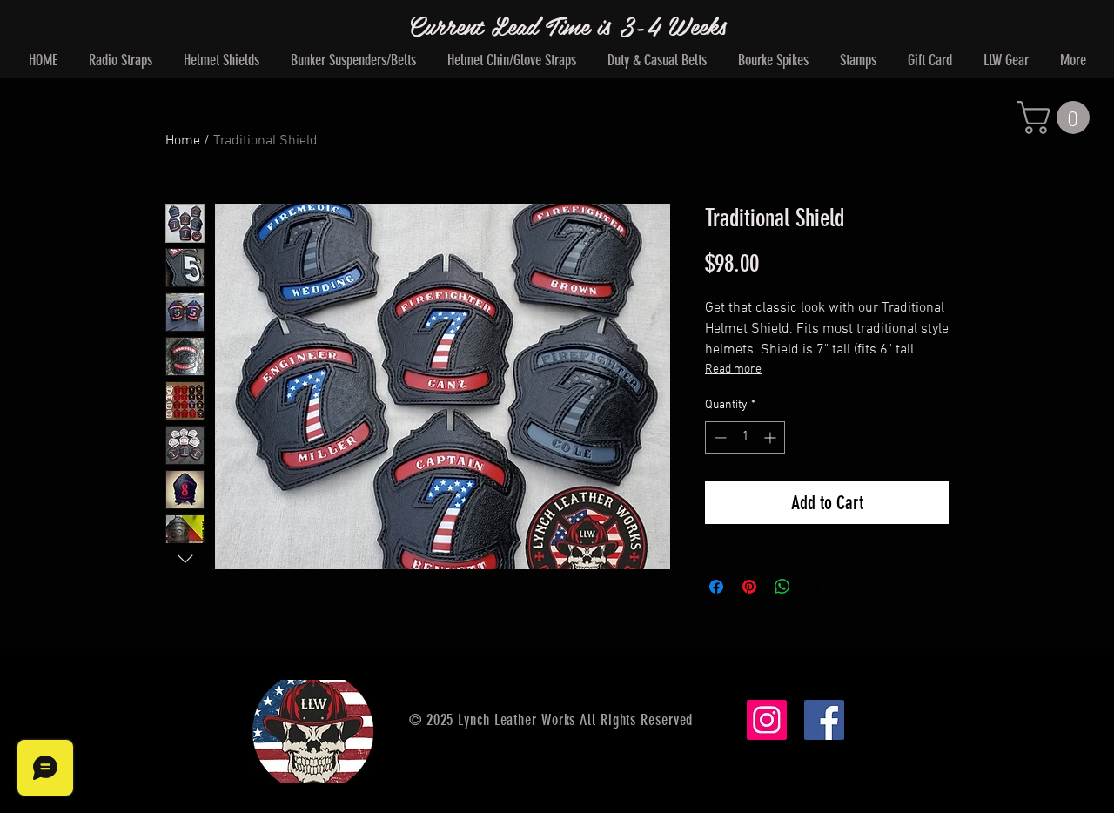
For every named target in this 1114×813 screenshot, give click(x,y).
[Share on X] (815, 586)
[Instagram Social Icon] (767, 720)
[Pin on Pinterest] (749, 586)
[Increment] (771, 437)
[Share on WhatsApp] (782, 586)
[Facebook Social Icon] (824, 720)
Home (182, 141)
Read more (733, 369)
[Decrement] (718, 437)
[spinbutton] (745, 437)
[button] (1057, 117)
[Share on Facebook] (716, 586)
